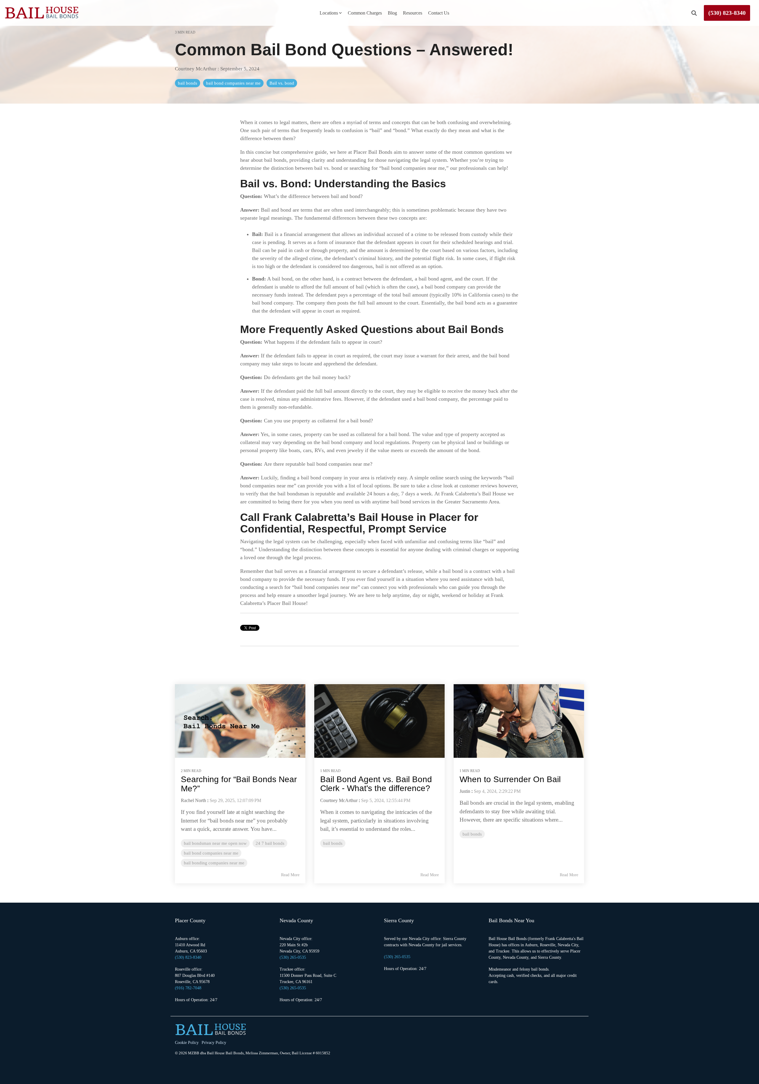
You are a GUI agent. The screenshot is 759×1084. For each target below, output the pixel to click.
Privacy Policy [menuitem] (214, 1042)
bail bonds (187, 82)
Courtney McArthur (196, 69)
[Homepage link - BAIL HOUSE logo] (210, 1032)
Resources (412, 12)
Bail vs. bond (282, 82)
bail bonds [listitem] (332, 843)
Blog (392, 12)
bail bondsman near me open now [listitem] (215, 843)
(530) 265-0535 (293, 988)
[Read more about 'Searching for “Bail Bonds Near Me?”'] (240, 721)
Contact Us (438, 12)
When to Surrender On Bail (510, 779)
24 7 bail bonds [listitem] (270, 843)
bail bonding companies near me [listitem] (214, 862)
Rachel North (193, 800)
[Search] (694, 13)
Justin (465, 791)
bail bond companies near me (233, 82)
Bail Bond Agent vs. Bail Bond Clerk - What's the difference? (376, 784)
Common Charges (365, 12)
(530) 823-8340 (727, 12)
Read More (290, 875)
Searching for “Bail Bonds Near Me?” (239, 784)
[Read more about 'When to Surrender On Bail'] (519, 721)
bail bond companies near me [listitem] (211, 852)
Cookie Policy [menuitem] (187, 1042)
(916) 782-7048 (188, 988)
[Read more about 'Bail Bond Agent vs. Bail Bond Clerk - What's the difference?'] (379, 721)
